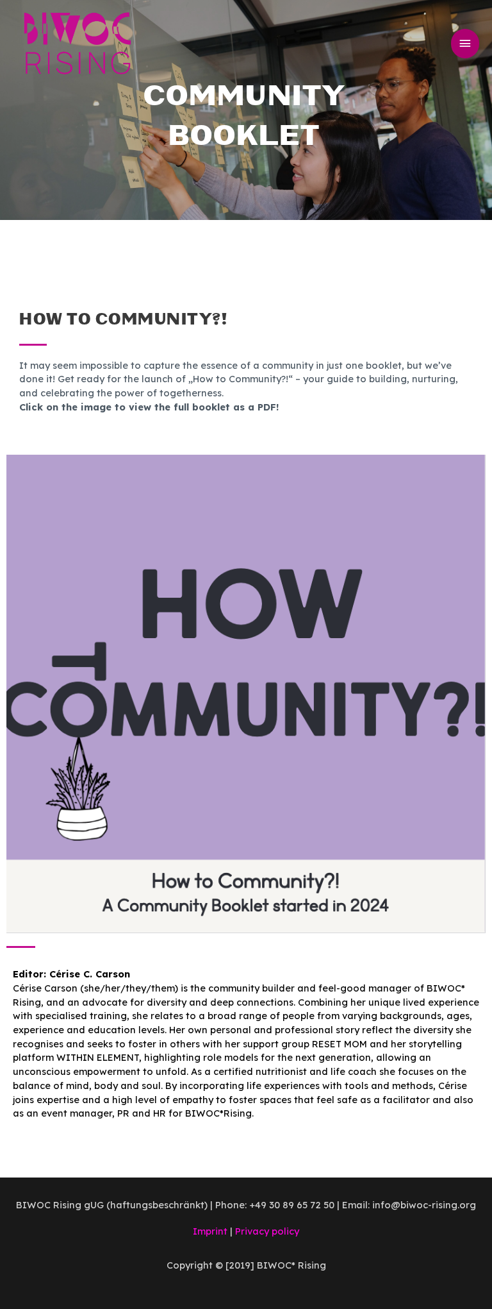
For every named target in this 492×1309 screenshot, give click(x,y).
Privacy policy (267, 1231)
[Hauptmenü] (465, 43)
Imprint (210, 1231)
